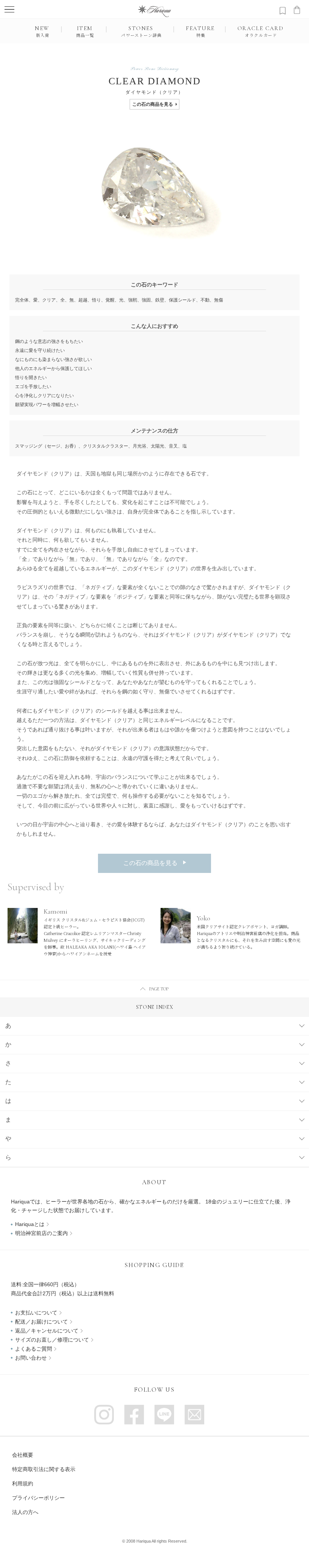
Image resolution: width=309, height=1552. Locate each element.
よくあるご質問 (33, 1349)
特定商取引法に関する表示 (43, 1469)
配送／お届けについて (41, 1322)
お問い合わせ (31, 1358)
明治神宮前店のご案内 (41, 1233)
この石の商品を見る (152, 104)
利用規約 (22, 1483)
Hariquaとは (29, 1224)
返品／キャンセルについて (46, 1331)
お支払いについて (36, 1313)
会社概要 (22, 1455)
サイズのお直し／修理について (52, 1340)
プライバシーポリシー (38, 1498)
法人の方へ (25, 1512)
